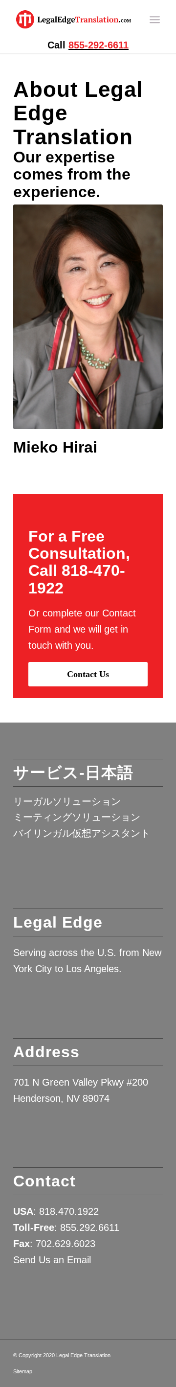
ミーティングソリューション (76, 817)
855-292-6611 (98, 45)
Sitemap (22, 1371)
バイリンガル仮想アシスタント (81, 833)
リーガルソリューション (67, 801)
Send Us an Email (52, 1259)
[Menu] (155, 19)
